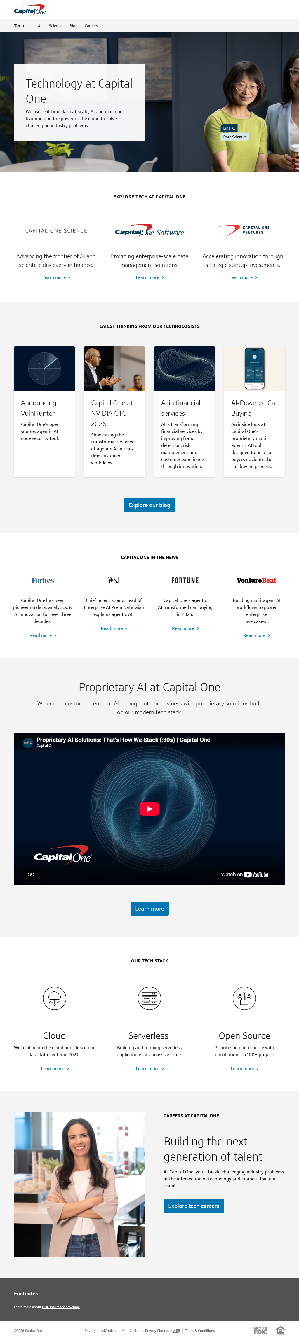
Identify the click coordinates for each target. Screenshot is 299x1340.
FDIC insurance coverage (61, 1307)
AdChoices (109, 1330)
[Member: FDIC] (260, 1330)
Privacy (90, 1330)
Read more (40, 635)
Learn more (54, 277)
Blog (73, 25)
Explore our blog (149, 505)
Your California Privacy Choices (145, 1330)
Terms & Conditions (200, 1330)
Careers (91, 25)
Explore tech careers (193, 1206)
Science (55, 25)
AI (40, 25)
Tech (19, 25)
